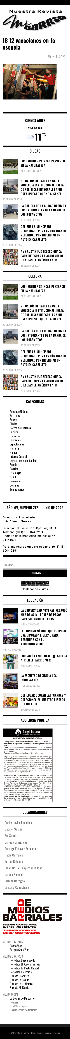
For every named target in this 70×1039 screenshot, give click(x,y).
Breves (13, 420)
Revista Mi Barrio (19, 987)
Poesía (13, 464)
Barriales (15, 415)
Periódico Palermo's (21, 972)
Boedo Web (16, 946)
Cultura (14, 432)
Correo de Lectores (20, 428)
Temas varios (17, 489)
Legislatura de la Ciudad (23, 461)
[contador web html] (35, 584)
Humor (13, 452)
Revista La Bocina (19, 980)
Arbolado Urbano (19, 411)
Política (14, 469)
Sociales (14, 485)
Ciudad (13, 424)
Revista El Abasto (19, 976)
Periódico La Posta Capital (24, 968)
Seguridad (15, 481)
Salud (13, 477)
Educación (15, 440)
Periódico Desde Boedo (22, 960)
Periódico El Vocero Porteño (25, 964)
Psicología (15, 473)
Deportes (15, 436)
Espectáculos (17, 444)
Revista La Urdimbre (21, 984)
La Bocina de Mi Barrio (22, 998)
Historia (14, 448)
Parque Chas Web (19, 950)
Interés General (18, 456)
